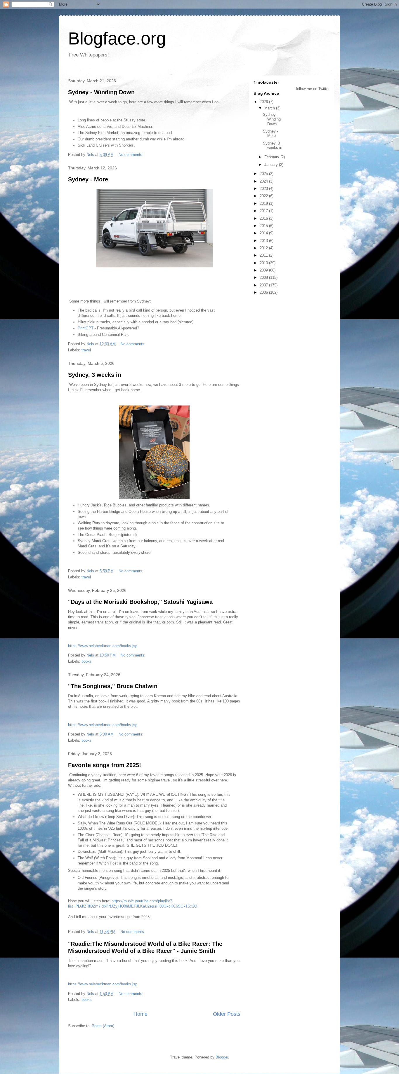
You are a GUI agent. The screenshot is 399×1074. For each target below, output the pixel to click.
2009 (264, 270)
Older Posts (226, 1014)
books (86, 661)
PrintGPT (85, 328)
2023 (264, 188)
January (271, 164)
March (270, 108)
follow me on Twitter (312, 89)
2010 (264, 263)
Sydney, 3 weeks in (94, 375)
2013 (264, 240)
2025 (264, 173)
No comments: (132, 154)
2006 (264, 292)
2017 (264, 211)
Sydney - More (88, 179)
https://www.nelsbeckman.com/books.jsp (102, 646)
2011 (264, 255)
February (272, 157)
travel (86, 350)
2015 (264, 226)
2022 (264, 196)
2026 (264, 101)
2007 (264, 285)
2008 (264, 277)
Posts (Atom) (103, 1026)
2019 (264, 203)
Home (140, 1014)
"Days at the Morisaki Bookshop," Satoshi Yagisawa (140, 602)
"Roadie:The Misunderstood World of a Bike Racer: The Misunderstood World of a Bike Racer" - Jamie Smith (145, 947)
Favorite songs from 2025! (104, 765)
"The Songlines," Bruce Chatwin (112, 686)
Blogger (222, 1057)
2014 (264, 233)
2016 (264, 218)
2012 (264, 248)
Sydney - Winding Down (101, 92)
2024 (264, 181)
